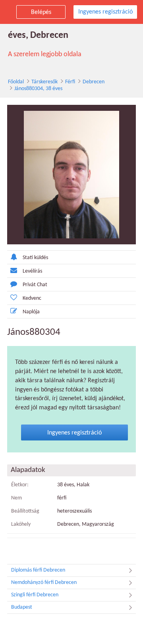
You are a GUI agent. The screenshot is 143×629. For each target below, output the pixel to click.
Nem (16, 498)
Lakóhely (21, 524)
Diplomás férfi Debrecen (38, 570)
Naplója (31, 312)
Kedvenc (32, 298)
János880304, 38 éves (38, 89)
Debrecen (93, 82)
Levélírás (32, 271)
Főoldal (16, 82)
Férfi (70, 82)
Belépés (41, 12)
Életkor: (20, 485)
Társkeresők (44, 82)
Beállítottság (25, 511)
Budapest (21, 607)
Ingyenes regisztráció (105, 12)
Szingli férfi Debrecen (34, 595)
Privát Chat (35, 285)
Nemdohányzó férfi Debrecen (44, 583)
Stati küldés (35, 258)
